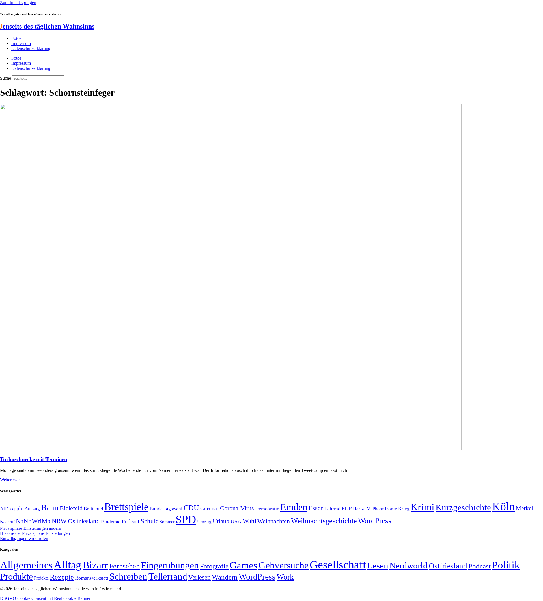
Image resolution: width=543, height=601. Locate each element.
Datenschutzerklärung (30, 48)
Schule (149, 521)
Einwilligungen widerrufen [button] (24, 538)
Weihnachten (273, 521)
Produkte (16, 576)
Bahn (50, 507)
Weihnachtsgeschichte (324, 521)
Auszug (32, 508)
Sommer (167, 521)
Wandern (225, 577)
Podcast (130, 521)
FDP (347, 508)
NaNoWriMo (33, 521)
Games (243, 565)
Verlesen (199, 577)
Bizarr (95, 565)
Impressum (21, 43)
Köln (503, 506)
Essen (316, 508)
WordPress (374, 520)
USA (236, 521)
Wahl (249, 521)
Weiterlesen (10, 479)
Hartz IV (361, 508)
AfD (4, 508)
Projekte (41, 578)
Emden (293, 507)
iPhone (377, 508)
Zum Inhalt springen (18, 2)
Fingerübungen (170, 565)
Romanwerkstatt (91, 578)
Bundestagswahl (166, 508)
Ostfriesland (84, 521)
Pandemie (110, 521)
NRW (59, 521)
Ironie (391, 508)
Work (285, 576)
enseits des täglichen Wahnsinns (47, 26)
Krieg (404, 508)
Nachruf (7, 521)
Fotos (16, 38)
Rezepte (62, 577)
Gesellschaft (338, 564)
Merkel (524, 508)
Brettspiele (126, 507)
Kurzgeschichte (463, 507)
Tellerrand (167, 576)
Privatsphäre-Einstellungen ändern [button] (30, 528)
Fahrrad (333, 508)
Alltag (67, 565)
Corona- (209, 508)
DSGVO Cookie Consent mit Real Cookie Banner (45, 598)
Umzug (204, 521)
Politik (506, 565)
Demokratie (267, 508)
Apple (16, 508)
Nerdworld (408, 565)
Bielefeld (71, 508)
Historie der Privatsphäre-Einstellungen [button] (35, 533)
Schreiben (128, 576)
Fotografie (214, 566)
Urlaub (221, 521)
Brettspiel (93, 508)
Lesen (377, 565)
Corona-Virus (237, 508)
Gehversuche (283, 565)
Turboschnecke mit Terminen (33, 459)
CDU (191, 508)
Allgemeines (26, 565)
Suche (5, 78)
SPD (186, 519)
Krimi (422, 507)
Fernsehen (124, 566)
